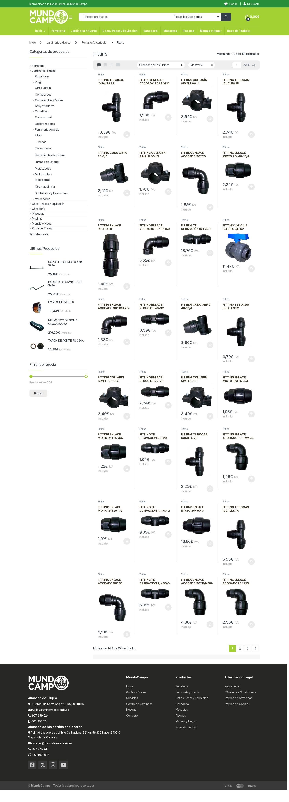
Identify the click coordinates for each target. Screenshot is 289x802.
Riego (38, 82)
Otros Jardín (43, 87)
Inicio (39, 30)
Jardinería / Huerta (84, 30)
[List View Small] (118, 65)
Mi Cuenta (253, 3)
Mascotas (170, 30)
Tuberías (40, 142)
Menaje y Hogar (211, 30)
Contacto (132, 715)
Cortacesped (43, 117)
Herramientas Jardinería (50, 155)
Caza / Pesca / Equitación (120, 30)
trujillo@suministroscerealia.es (50, 709)
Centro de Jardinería (139, 703)
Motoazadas (43, 168)
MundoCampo (41, 785)
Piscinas (188, 30)
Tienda (233, 3)
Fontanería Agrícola (94, 42)
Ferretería (58, 30)
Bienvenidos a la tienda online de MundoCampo (58, 3)
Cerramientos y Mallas (49, 100)
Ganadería (150, 30)
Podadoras (42, 76)
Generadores (43, 148)
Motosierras (42, 179)
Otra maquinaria (45, 186)
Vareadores (42, 198)
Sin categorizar (39, 234)
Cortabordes (43, 94)
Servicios (132, 698)
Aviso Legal (232, 686)
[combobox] (125, 17)
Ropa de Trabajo (238, 30)
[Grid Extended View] (105, 65)
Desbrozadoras (45, 123)
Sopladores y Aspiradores (51, 193)
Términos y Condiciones (240, 692)
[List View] (111, 65)
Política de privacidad (239, 698)
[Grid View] (99, 65)
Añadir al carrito (126, 134)
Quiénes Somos (136, 692)
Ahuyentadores (44, 106)
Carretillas (41, 111)
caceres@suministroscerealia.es (51, 743)
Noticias (131, 709)
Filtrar (38, 393)
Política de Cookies (237, 703)
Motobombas (43, 174)
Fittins (101, 74)
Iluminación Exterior (47, 161)
